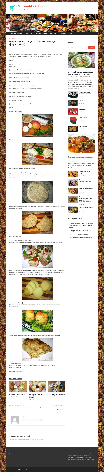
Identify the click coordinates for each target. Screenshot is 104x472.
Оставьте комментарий (26, 47)
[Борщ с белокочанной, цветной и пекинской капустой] (37, 392)
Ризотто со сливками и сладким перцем (86, 208)
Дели (26, 33)
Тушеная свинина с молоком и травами (85, 180)
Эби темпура (83, 126)
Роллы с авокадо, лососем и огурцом (85, 92)
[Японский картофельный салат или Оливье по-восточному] (81, 68)
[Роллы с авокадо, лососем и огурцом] (73, 97)
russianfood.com (19, 371)
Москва (38, 33)
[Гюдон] (73, 106)
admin (18, 47)
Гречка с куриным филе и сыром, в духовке (17, 395)
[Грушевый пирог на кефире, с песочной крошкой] (56, 392)
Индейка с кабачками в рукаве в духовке (80, 237)
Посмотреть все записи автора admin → (32, 419)
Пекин (45, 33)
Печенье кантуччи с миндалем (85, 172)
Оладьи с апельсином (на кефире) (78, 234)
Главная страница (16, 33)
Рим (50, 33)
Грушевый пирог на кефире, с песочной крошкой (56, 395)
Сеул (55, 33)
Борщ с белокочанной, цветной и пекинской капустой (36, 395)
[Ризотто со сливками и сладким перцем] (73, 212)
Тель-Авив (63, 33)
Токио (71, 33)
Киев (31, 33)
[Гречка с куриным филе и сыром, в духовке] (18, 392)
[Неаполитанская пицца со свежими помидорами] (73, 193)
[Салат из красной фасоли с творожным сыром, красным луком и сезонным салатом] (73, 202)
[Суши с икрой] (73, 123)
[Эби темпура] (73, 131)
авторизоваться (38, 439)
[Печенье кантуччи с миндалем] (73, 176)
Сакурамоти (82, 109)
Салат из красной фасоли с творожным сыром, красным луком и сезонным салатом (86, 199)
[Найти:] (81, 47)
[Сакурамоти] (73, 114)
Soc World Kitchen (30, 6)
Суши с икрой (83, 117)
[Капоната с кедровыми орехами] (81, 153)
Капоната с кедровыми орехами (81, 157)
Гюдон (81, 100)
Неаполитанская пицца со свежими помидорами (86, 189)
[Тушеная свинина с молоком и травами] (73, 185)
